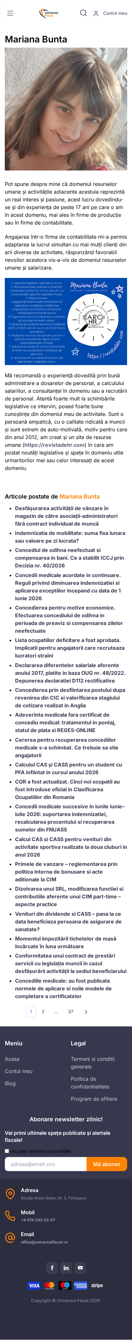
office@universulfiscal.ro (44, 1242)
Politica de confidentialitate (90, 1083)
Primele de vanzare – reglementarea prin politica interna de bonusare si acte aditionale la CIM (66, 872)
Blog (10, 1083)
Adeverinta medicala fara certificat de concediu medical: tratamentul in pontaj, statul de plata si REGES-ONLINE (65, 722)
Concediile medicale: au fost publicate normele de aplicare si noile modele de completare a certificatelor (63, 988)
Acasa (12, 1059)
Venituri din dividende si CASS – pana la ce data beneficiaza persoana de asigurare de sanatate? (68, 921)
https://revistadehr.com (54, 445)
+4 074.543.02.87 (38, 1219)
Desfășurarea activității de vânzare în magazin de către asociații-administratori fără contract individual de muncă (66, 516)
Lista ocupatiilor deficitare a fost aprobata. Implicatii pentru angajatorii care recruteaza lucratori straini (70, 648)
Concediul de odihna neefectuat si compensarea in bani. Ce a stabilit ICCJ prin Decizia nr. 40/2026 (69, 558)
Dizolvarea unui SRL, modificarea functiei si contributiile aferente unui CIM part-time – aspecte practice (69, 896)
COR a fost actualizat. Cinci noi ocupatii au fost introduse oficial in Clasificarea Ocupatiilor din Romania (67, 789)
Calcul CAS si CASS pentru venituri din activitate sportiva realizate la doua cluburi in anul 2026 (71, 847)
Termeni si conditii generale (93, 1063)
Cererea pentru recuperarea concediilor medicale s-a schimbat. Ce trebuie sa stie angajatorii (67, 747)
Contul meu (114, 13)
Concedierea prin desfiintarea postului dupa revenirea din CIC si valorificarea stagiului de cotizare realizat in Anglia (70, 698)
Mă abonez (106, 1164)
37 (70, 1011)
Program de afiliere (94, 1099)
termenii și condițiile (49, 1151)
